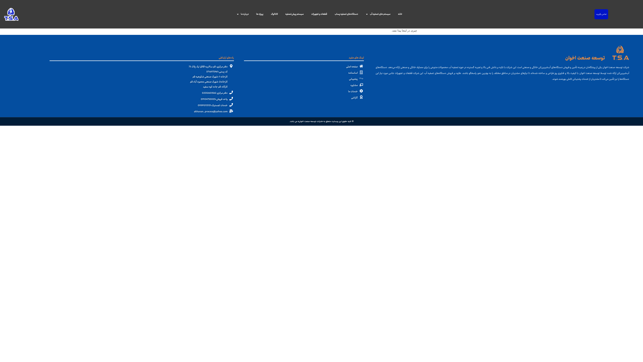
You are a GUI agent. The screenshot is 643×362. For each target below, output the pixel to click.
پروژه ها (259, 14)
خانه (400, 14)
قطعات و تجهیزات (319, 14)
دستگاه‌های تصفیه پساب (346, 14)
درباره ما (245, 14)
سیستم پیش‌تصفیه (294, 14)
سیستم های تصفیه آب (380, 14)
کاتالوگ (274, 14)
